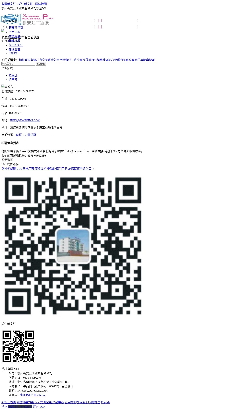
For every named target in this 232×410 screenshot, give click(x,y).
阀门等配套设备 (144, 60)
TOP (42, 406)
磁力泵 (121, 60)
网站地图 (41, 3)
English (13, 52)
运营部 (13, 79)
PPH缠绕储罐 (99, 60)
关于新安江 (16, 45)
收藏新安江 (8, 3)
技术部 (13, 75)
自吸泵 (130, 60)
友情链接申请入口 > (81, 168)
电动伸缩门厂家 (57, 168)
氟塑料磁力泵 (25, 402)
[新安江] (27, 23)
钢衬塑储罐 (8, 168)
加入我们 (82, 402)
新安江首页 (16, 27)
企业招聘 (30, 134)
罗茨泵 (87, 60)
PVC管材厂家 (25, 168)
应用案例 (70, 402)
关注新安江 (25, 3)
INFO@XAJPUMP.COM (25, 120)
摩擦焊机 (40, 168)
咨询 (4, 406)
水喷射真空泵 (56, 60)
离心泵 (112, 60)
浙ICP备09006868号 (32, 395)
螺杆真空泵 (40, 60)
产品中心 (14, 32)
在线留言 (14, 49)
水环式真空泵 (74, 60)
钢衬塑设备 (26, 60)
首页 (19, 134)
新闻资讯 (14, 40)
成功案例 (14, 36)
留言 (36, 406)
